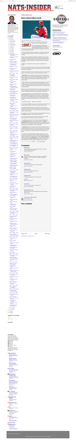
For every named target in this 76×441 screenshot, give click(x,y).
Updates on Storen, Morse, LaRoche (13, 168)
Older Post (47, 233)
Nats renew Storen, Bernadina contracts (13, 291)
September (12, 44)
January (11, 309)
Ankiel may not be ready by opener (14, 57)
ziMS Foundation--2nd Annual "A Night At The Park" (13, 417)
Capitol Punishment (12, 402)
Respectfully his (12, 252)
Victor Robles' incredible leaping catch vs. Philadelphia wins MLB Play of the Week (60, 38)
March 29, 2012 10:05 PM (28, 186)
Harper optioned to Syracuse (13, 186)
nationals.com (11, 386)
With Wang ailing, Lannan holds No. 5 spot (14, 166)
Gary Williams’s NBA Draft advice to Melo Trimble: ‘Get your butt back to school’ (13, 393)
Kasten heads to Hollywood (12, 104)
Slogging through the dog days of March (14, 141)
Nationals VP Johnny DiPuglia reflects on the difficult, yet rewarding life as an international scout (60, 35)
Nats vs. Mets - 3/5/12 (13, 262)
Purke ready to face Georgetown (13, 301)
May (11, 50)
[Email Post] (37, 141)
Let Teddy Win (11, 368)
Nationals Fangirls (12, 363)
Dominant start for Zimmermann (13, 95)
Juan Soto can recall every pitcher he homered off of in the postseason (59, 32)
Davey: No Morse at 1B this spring (14, 275)
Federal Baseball (12, 380)
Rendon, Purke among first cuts (13, 219)
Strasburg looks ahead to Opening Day (14, 55)
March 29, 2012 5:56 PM (28, 159)
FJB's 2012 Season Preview (13, 407)
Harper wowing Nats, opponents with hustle (14, 258)
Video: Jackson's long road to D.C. (13, 231)
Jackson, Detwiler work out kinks (14, 279)
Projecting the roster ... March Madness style (14, 224)
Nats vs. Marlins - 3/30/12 (14, 73)
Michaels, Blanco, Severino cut (13, 89)
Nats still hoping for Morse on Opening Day (14, 145)
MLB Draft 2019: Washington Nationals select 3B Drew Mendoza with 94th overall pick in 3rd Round (13, 383)
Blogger (49, 436)
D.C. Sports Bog (12, 391)
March (11, 53)
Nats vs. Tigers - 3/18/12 (14, 188)
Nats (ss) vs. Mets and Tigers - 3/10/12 (13, 228)
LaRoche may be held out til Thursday (14, 255)
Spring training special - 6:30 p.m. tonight (14, 209)
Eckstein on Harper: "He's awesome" (14, 298)
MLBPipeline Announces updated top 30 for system (13, 360)
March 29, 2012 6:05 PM (28, 166)
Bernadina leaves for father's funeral (13, 98)
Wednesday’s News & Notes (13, 355)
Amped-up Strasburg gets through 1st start (14, 271)
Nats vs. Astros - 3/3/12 (14, 285)
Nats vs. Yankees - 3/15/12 (13, 207)
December (12, 40)
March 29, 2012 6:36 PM (28, 172)
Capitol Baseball (12, 422)
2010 (10, 312)
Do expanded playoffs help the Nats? (13, 305)
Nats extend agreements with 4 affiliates (14, 195)
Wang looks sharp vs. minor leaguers (13, 264)
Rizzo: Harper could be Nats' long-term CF (13, 176)
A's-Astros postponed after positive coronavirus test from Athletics (59, 42)
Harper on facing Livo (13, 281)
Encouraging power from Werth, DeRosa (14, 245)
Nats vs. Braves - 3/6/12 (14, 253)
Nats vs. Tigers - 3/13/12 (14, 214)
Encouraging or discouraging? (12, 75)
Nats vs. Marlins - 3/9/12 (14, 232)
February (11, 307)
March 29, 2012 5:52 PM (28, 151)
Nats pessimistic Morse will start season (14, 159)
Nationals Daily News (13, 420)
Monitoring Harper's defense (13, 266)
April (11, 51)
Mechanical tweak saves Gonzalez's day (14, 108)
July (11, 47)
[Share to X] (42, 141)
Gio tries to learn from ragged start (13, 154)
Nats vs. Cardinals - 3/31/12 (13, 60)
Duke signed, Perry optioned (13, 82)
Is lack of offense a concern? (13, 152)
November (12, 41)
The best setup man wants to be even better (14, 235)
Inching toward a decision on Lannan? (14, 213)
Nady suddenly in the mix (14, 93)
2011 (10, 311)
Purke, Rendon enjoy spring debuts (13, 287)
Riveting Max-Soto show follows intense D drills (13, 388)
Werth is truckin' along (13, 126)
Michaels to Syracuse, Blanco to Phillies (13, 62)
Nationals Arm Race (12, 358)
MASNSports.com (12, 410)
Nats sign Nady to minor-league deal (14, 190)
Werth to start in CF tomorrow (13, 283)
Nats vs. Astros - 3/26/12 (14, 122)
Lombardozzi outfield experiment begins (13, 161)
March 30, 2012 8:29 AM (28, 200)
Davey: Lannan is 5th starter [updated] (13, 118)
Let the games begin (13, 296)
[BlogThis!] (40, 141)
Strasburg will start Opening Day (13, 172)
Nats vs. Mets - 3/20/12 (14, 178)
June (11, 48)
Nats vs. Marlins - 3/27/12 (14, 110)
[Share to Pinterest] (44, 141)
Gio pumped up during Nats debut (13, 248)
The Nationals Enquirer (13, 428)
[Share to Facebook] (43, 141)
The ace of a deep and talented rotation (13, 163)
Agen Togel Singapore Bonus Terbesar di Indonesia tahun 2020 (13, 365)
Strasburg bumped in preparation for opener (14, 87)
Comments (11, 318)
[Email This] (39, 141)
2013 (10, 37)
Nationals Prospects (12, 354)
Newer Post (24, 233)
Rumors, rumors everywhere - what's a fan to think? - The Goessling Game (13, 412)
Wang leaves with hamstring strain (13, 204)
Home (35, 233)
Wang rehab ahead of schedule (13, 69)
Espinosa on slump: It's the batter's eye (14, 64)
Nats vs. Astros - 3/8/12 (14, 236)
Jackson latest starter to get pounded (14, 135)
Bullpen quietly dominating (14, 114)
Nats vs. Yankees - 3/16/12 (13, 197)
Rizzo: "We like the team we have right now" (14, 143)
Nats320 (10, 416)
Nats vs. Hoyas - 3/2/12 (14, 292)
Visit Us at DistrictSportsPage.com (13, 399)
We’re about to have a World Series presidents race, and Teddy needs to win (13, 370)
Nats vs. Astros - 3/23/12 (14, 147)
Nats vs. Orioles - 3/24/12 (14, 136)
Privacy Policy (16, 433)
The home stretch (13, 182)
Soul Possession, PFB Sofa (29, 197)
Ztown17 (25, 183)
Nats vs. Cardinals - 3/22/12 (13, 156)
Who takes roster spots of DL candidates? (14, 91)
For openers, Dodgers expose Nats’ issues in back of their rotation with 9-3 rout (13, 376)
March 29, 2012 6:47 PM (28, 180)
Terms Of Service (11, 433)
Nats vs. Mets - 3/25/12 (14, 130)
